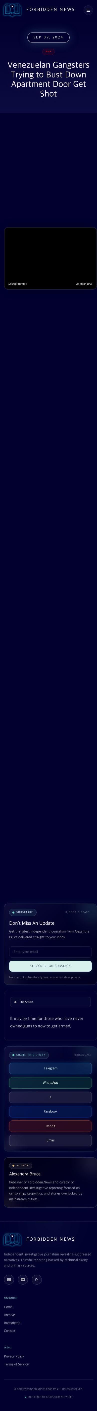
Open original (84, 284)
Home (8, 1307)
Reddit (50, 1126)
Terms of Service (16, 1364)
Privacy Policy (14, 1356)
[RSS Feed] (37, 1280)
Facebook (50, 1111)
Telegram (50, 1068)
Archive (9, 1315)
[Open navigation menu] (88, 10)
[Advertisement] (48, 170)
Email (50, 1140)
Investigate (12, 1323)
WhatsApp (50, 1083)
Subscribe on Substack (50, 966)
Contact (9, 1331)
